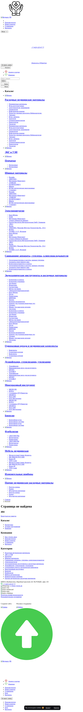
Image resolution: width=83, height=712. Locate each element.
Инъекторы (13, 316)
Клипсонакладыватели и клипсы (20, 269)
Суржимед (12, 204)
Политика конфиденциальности (12, 595)
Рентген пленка (14, 492)
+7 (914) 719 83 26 (16, 586)
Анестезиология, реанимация (19, 129)
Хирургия (12, 140)
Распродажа (9, 525)
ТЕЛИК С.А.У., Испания (17, 250)
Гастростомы (13, 318)
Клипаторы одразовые (16, 312)
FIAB (11, 235)
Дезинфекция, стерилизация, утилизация (19, 565)
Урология (12, 146)
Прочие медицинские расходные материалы (20, 578)
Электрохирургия (11, 562)
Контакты (8, 28)
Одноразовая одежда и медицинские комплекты (21, 567)
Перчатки (8, 556)
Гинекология (13, 131)
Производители (10, 22)
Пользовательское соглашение (11, 597)
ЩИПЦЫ (12, 329)
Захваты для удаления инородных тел (22, 334)
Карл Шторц (13, 233)
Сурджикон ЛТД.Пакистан (18, 404)
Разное (11, 494)
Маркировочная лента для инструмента (22, 375)
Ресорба (11, 192)
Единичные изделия (16, 356)
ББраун (11, 201)
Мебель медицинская (12, 575)
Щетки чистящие (15, 320)
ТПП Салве (13, 468)
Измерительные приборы (13, 576)
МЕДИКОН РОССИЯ (16, 464)
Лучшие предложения (12, 526)
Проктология (13, 144)
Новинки (11, 75)
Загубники (12, 314)
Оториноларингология (17, 142)
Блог (6, 693)
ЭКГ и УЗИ (9, 555)
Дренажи (12, 137)
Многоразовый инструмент (14, 569)
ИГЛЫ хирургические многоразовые (22, 203)
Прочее (11, 331)
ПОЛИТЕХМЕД (14, 199)
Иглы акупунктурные (16, 128)
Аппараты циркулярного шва (19, 267)
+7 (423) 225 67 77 (9, 584)
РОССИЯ (12, 407)
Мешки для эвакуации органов (19, 338)
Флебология (9, 573)
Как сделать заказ (11, 537)
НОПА (11, 402)
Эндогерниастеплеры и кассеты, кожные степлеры (26, 265)
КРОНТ (11, 377)
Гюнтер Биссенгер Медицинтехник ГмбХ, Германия (27, 240)
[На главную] (6, 661)
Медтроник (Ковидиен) (17, 195)
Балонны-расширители (17, 332)
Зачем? (48, 708)
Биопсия (8, 571)
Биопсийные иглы (15, 423)
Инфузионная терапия (16, 133)
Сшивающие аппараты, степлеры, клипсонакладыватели (24, 560)
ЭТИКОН (12, 197)
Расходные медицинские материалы (17, 553)
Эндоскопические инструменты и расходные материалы (24, 564)
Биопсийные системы (16, 425)
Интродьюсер (13, 443)
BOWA (11, 248)
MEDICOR (12, 400)
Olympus (12, 336)
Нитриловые (13, 167)
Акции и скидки (14, 72)
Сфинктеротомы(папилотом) (19, 322)
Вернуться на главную (8, 516)
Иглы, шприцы (14, 139)
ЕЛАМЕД (12, 379)
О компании (9, 26)
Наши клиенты (10, 24)
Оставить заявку (7, 65)
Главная (7, 499)
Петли (11, 325)
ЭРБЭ (11, 242)
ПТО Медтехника (15, 409)
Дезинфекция (13, 373)
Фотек (11, 244)
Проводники (13, 327)
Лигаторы (12, 340)
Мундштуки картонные (17, 496)
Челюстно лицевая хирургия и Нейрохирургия (25, 135)
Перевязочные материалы (18, 126)
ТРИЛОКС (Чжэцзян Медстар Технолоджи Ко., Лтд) (27, 246)
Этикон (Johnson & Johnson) (18, 239)
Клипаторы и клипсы (16, 311)
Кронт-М (12, 466)
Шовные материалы (12, 558)
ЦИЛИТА (12, 406)
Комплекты (13, 354)
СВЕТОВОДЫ (14, 441)
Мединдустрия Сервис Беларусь (20, 462)
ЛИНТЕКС (13, 193)
